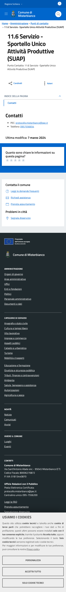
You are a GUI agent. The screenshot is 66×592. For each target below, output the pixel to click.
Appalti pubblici (12, 343)
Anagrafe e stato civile (16, 323)
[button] (14, 4)
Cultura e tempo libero (16, 328)
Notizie (8, 414)
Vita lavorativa (11, 333)
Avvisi (7, 424)
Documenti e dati (13, 304)
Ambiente (9, 380)
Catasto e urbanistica (15, 348)
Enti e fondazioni (13, 289)
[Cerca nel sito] (58, 14)
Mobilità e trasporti (14, 358)
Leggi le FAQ (10, 502)
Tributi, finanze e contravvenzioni (21, 375)
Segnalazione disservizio (17, 512)
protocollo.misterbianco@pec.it (32, 123)
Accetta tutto (33, 571)
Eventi (7, 446)
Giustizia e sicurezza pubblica (19, 370)
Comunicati (10, 419)
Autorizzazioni (11, 390)
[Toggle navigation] (6, 14)
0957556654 (27, 126)
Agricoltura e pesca (14, 395)
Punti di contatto (39, 23)
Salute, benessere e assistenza (20, 385)
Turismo (8, 353)
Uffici (7, 284)
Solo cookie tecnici (33, 583)
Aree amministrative (15, 279)
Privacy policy (33, 549)
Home (5, 23)
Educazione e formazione (17, 365)
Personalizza (33, 560)
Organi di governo (13, 274)
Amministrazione (19, 23)
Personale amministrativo (17, 299)
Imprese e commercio (15, 338)
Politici (7, 294)
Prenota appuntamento (16, 507)
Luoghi (7, 441)
